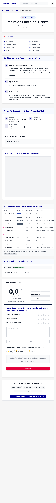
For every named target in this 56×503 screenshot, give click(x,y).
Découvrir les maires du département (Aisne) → (28, 396)
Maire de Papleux (28, 387)
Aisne (16, 10)
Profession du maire (10, 44)
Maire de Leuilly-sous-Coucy (22, 391)
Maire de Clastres (16, 387)
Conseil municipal (34, 47)
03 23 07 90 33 (38, 119)
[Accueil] (2, 10)
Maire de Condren (36, 391)
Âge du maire (33, 41)
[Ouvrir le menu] (52, 3)
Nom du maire (8, 41)
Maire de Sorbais (40, 387)
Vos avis (7, 50)
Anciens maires (34, 50)
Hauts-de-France (9, 10)
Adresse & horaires (9, 47)
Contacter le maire (34, 44)
